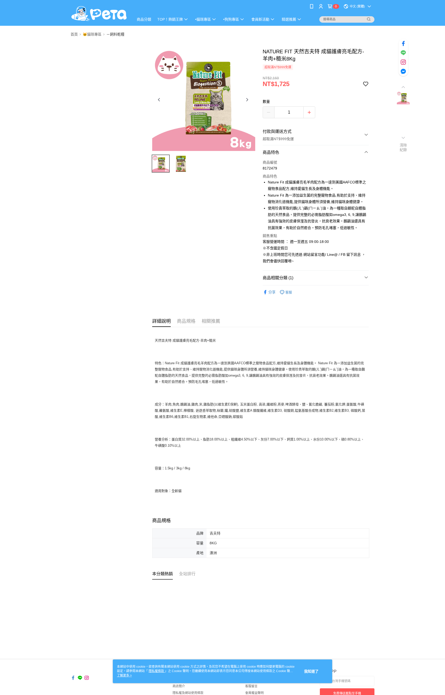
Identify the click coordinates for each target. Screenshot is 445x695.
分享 (272, 292)
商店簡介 (179, 686)
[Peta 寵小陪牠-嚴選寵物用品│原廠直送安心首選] (99, 13)
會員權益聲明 (254, 693)
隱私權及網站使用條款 (188, 693)
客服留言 (251, 686)
